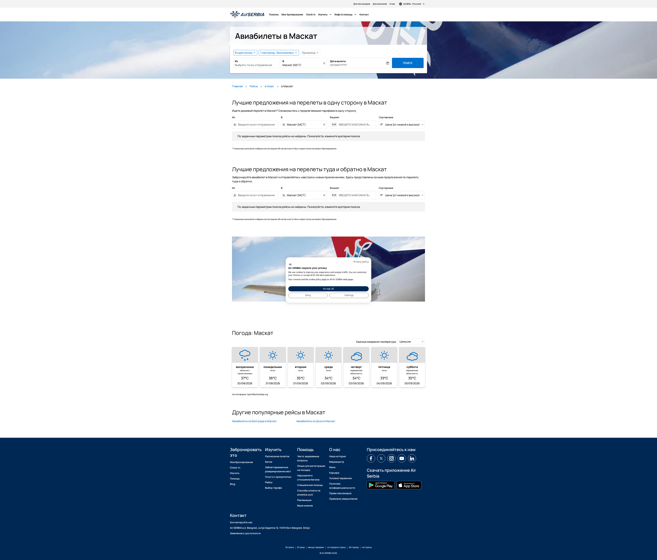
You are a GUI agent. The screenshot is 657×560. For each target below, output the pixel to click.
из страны (367, 547)
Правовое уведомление (343, 498)
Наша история (337, 456)
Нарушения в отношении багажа (308, 477)
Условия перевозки (340, 478)
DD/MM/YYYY (338, 65)
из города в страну (336, 547)
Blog (232, 484)
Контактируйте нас (241, 522)
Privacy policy (361, 261)
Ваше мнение (305, 505)
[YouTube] (402, 458)
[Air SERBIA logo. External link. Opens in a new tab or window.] (290, 264)
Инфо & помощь (345, 14)
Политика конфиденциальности (342, 485)
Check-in (310, 14)
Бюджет (334, 117)
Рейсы (254, 86)
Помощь (235, 478)
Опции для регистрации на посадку (311, 468)
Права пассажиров (340, 493)
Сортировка (386, 117)
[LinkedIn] (412, 458)
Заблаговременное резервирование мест (278, 469)
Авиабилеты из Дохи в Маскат (315, 421)
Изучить (325, 14)
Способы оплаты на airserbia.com (308, 492)
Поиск (408, 63)
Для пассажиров (361, 3)
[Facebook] (371, 458)
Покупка (274, 14)
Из (236, 61)
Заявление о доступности (245, 533)
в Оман (269, 86)
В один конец (243, 53)
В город (301, 547)
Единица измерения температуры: (376, 341)
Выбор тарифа (273, 487)
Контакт (364, 14)
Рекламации (304, 500)
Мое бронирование (292, 14)
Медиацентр (336, 461)
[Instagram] (391, 458)
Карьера (334, 472)
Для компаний (380, 3)
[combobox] (256, 65)
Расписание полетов (277, 456)
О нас (392, 3)
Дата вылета (338, 61)
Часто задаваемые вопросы (308, 458)
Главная (237, 86)
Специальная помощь (310, 485)
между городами (316, 547)
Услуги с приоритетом (278, 476)
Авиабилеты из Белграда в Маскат (254, 421)
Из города (354, 547)
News (332, 467)
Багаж (268, 461)
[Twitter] (381, 458)
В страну (290, 547)
